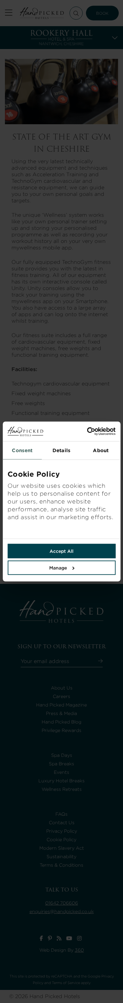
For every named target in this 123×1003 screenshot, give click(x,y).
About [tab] (101, 450)
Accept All (61, 551)
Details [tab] (61, 450)
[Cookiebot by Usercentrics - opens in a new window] (89, 431)
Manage (58, 567)
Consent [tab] (22, 450)
